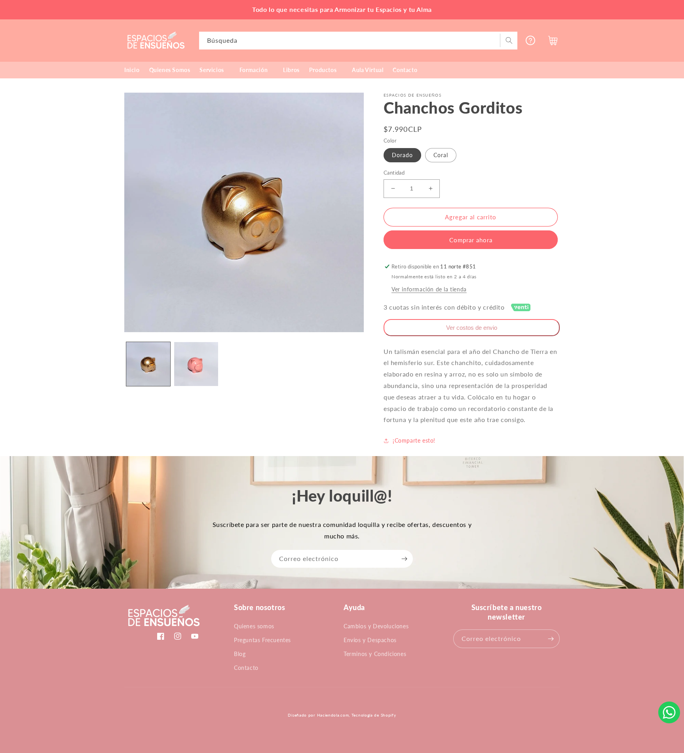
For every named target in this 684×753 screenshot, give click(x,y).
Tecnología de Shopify (374, 715)
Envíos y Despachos (370, 640)
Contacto (246, 667)
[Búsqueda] (508, 40)
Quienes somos (254, 626)
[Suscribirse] (404, 559)
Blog (239, 653)
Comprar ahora (470, 239)
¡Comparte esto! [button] (414, 440)
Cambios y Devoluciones (376, 626)
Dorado (402, 155)
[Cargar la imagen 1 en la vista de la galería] (148, 364)
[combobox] (358, 40)
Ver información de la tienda (429, 289)
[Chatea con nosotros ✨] (669, 712)
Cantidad (394, 172)
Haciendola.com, (333, 715)
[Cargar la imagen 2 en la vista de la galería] (196, 364)
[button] (214, 70)
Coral (440, 155)
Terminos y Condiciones (375, 653)
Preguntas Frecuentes (262, 640)
